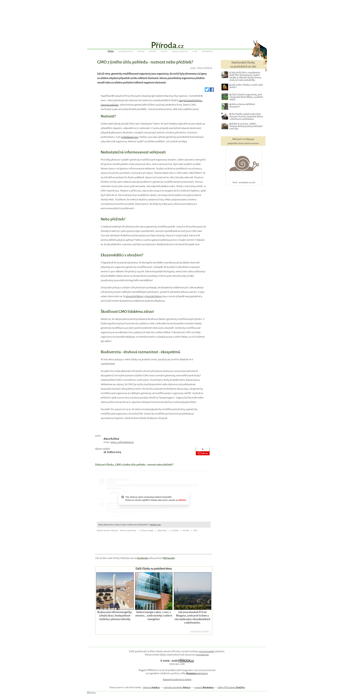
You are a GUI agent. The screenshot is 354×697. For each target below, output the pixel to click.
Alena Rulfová (111, 438)
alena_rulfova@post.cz (122, 442)
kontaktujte (202, 654)
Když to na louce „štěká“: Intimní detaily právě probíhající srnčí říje (246, 126)
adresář (152, 51)
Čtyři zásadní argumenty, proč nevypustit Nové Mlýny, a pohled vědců (246, 97)
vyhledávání (207, 51)
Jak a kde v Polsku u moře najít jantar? (246, 86)
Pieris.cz (250, 139)
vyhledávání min (129, 137)
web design (197, 673)
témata (140, 51)
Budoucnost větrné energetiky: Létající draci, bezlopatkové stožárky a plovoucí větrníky (114, 616)
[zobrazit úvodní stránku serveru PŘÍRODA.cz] (177, 45)
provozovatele (206, 651)
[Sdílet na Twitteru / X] (207, 90)
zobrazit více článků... (200, 631)
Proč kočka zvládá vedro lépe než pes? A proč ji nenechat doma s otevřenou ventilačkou (246, 116)
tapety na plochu (180, 51)
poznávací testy (125, 51)
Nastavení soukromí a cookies (177, 679)
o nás (194, 51)
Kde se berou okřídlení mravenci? (242, 105)
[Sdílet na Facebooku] (212, 90)
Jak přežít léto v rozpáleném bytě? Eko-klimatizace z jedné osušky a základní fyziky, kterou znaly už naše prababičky (245, 76)
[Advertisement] (177, 19)
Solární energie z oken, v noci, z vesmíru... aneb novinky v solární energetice (153, 616)
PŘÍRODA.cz (186, 660)
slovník (164, 51)
